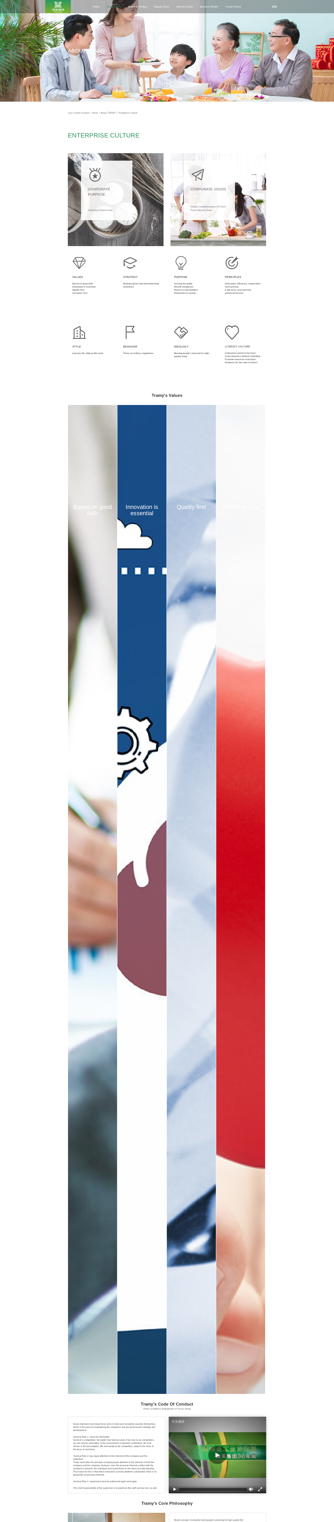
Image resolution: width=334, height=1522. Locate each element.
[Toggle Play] (217, 1455)
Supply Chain (161, 6)
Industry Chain (184, 6)
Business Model (209, 6)
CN (274, 6)
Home (96, 6)
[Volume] (251, 1489)
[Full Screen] (260, 1489)
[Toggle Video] (174, 1489)
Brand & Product (137, 6)
